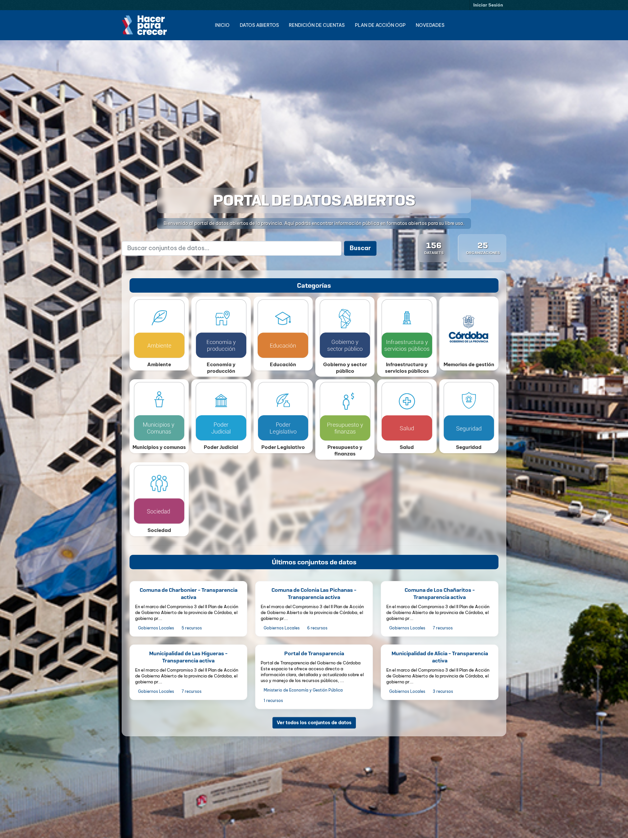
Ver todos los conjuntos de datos (314, 722)
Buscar (360, 248)
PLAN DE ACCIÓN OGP (380, 25)
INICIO (222, 25)
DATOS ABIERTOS (259, 25)
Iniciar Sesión (488, 5)
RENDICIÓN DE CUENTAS (317, 25)
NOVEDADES (430, 25)
